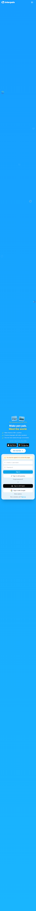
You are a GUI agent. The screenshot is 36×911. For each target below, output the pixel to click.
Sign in (18, 472)
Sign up (23, 497)
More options (18, 494)
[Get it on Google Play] (23, 445)
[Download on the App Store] (12, 445)
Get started (17, 451)
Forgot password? (18, 479)
